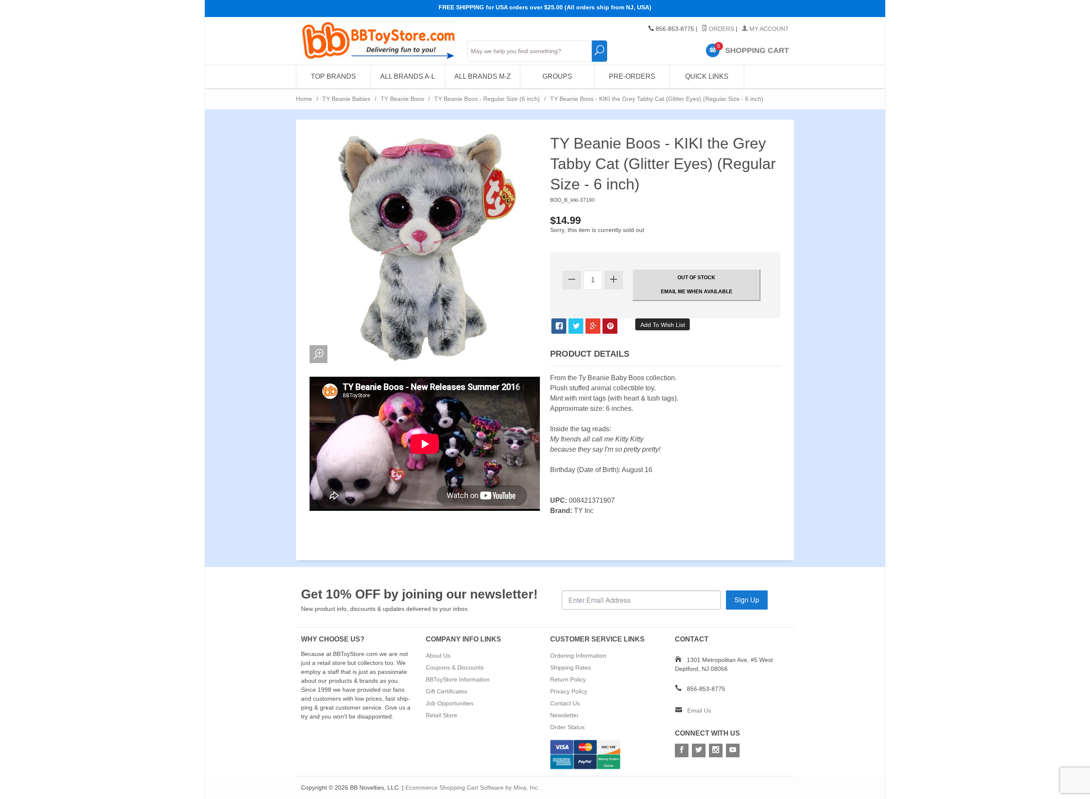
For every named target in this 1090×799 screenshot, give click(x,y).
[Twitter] (699, 750)
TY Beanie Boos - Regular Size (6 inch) (487, 98)
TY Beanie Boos (402, 98)
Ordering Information (578, 655)
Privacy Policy (568, 691)
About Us (438, 655)
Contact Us (565, 703)
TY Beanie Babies (346, 98)
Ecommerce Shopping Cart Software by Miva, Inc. (472, 787)
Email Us (699, 710)
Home (304, 98)
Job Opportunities (449, 703)
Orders (720, 29)
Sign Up (746, 599)
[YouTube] (733, 750)
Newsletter (564, 715)
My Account (768, 29)
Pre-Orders (632, 76)
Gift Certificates (446, 691)
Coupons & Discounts (455, 667)
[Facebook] (681, 750)
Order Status (567, 727)
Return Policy (568, 679)
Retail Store (441, 715)
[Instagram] (716, 750)
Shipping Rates (570, 667)
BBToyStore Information (458, 679)
